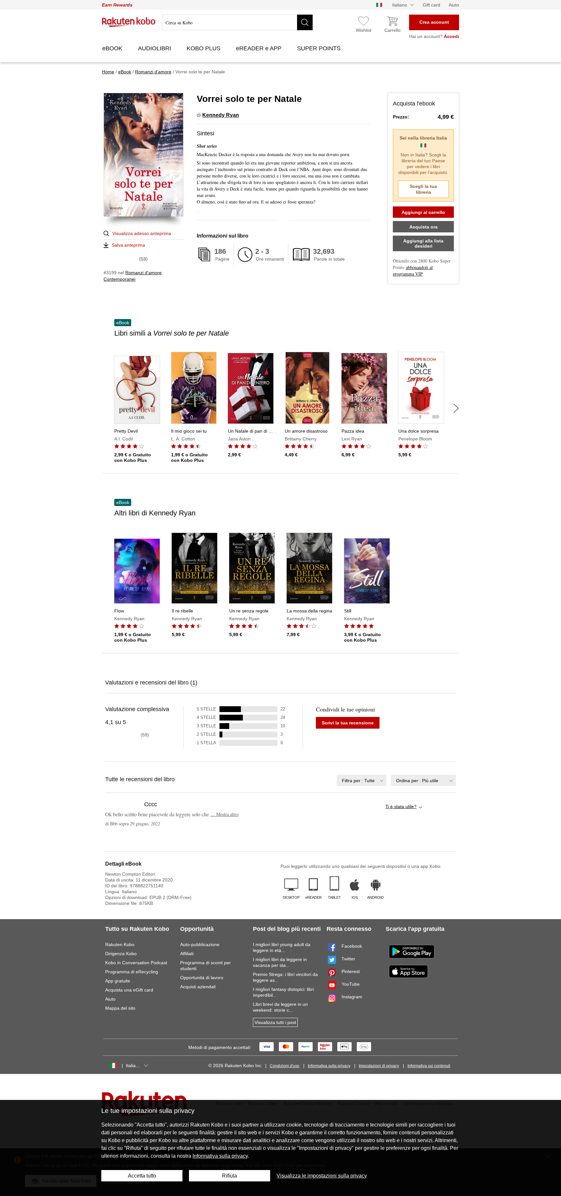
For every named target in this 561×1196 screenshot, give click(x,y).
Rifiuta (229, 1175)
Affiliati (186, 953)
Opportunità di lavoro (201, 977)
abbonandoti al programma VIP (413, 270)
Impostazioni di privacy (379, 1066)
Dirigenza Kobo (121, 953)
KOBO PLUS (204, 48)
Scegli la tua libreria (423, 189)
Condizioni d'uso (284, 1066)
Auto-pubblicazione (199, 944)
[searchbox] (237, 22)
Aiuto (454, 4)
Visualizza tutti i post (275, 1022)
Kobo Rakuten (129, 22)
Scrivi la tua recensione (348, 722)
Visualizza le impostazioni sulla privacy (322, 1175)
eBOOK (113, 48)
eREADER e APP (259, 48)
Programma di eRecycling (131, 971)
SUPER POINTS (319, 48)
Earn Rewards (117, 4)
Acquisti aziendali (198, 986)
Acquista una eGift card (129, 990)
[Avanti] (456, 408)
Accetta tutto (142, 1175)
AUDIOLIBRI (155, 48)
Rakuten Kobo (119, 944)
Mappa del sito (120, 1008)
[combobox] (361, 780)
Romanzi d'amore (143, 272)
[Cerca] (305, 22)
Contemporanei (119, 279)
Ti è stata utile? (401, 806)
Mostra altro (224, 814)
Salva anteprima (128, 245)
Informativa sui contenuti (428, 1066)
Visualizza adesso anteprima (141, 233)
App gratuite (117, 980)
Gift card (431, 4)
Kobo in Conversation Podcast (136, 962)
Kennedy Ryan (220, 115)
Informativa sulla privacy (329, 1066)
